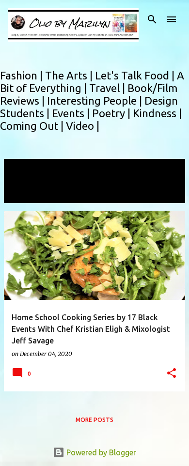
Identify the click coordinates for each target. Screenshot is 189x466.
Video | (82, 126)
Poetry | (112, 113)
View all (24, 194)
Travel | (108, 88)
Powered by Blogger (100, 452)
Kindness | (157, 113)
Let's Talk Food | (136, 75)
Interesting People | (95, 100)
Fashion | (22, 75)
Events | (72, 113)
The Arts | (70, 75)
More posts (94, 420)
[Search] (152, 19)
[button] (171, 373)
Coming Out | (33, 126)
